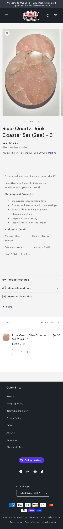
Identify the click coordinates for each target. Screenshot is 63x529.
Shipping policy (49, 522)
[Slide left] (24, 121)
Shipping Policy (14, 403)
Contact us (11, 440)
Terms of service (32, 522)
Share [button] (9, 306)
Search (10, 396)
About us (11, 432)
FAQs (9, 425)
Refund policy (54, 517)
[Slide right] (38, 121)
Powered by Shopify (36, 517)
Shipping (6, 147)
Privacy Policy (13, 418)
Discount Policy (14, 447)
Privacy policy (16, 522)
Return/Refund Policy (17, 410)
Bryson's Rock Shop (19, 517)
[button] (6, 15)
